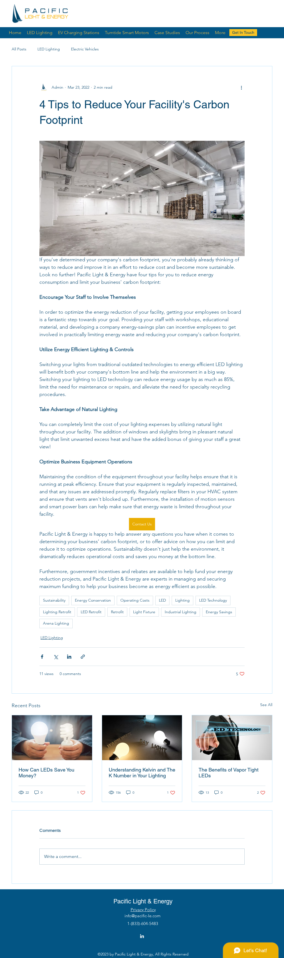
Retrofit (117, 611)
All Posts (19, 49)
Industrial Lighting (180, 611)
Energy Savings (219, 611)
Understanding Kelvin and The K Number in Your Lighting (142, 772)
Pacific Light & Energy (143, 901)
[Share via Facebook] (42, 656)
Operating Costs (134, 600)
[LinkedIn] (142, 936)
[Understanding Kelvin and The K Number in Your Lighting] (142, 737)
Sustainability (54, 600)
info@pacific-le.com (143, 915)
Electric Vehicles (85, 49)
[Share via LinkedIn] (69, 656)
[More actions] (241, 87)
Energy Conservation (93, 600)
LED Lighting (48, 49)
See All (266, 704)
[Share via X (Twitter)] (55, 656)
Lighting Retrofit (57, 611)
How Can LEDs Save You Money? (46, 772)
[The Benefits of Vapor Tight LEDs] (232, 737)
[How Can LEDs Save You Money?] (52, 737)
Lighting (182, 600)
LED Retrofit (91, 611)
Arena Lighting (56, 623)
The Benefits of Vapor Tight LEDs (228, 772)
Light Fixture (144, 611)
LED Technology (213, 600)
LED (162, 600)
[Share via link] (82, 656)
